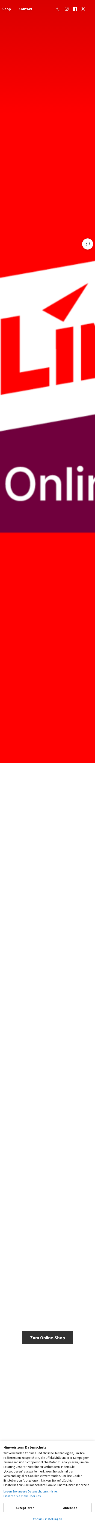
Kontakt (25, 9)
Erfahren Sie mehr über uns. (22, 1496)
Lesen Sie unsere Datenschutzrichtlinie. (30, 1491)
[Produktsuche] (87, 244)
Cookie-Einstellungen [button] (47, 1519)
